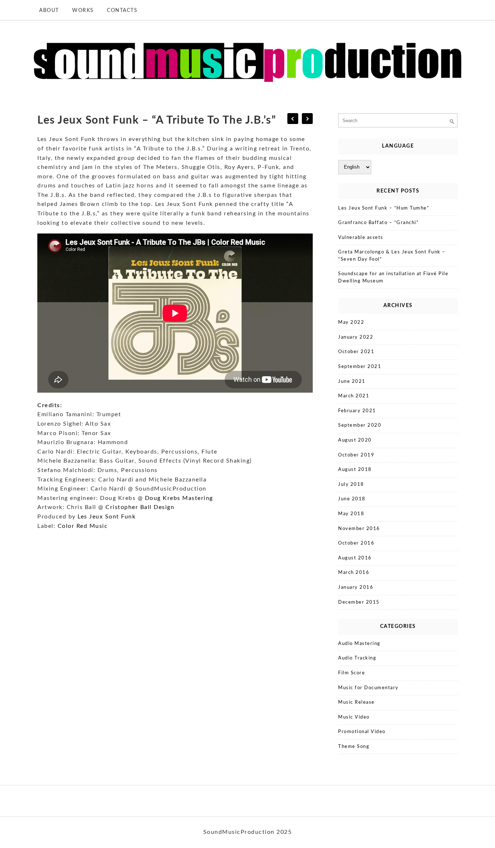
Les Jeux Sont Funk (107, 517)
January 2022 (355, 337)
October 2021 (356, 351)
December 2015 (359, 602)
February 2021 (357, 411)
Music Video (354, 717)
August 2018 (355, 469)
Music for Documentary (368, 688)
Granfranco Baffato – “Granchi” (378, 222)
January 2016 (355, 587)
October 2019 (356, 455)
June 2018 (352, 499)
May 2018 (351, 514)
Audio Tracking (357, 658)
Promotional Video (362, 731)
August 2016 (355, 558)
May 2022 (351, 322)
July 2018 (351, 484)
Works (83, 10)
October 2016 (356, 543)
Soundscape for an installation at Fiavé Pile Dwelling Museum (393, 278)
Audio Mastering (359, 643)
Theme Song (353, 746)
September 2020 (359, 425)
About (49, 10)
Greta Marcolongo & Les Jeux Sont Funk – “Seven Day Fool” (392, 256)
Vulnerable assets (360, 237)
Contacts (122, 10)
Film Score (351, 673)
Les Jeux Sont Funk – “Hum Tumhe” (383, 208)
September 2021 (359, 366)
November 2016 (359, 528)
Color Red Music (83, 526)
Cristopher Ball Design (139, 507)
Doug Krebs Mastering (179, 498)
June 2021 (352, 381)
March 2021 (353, 396)
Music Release (356, 702)
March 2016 (353, 572)
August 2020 (355, 440)
